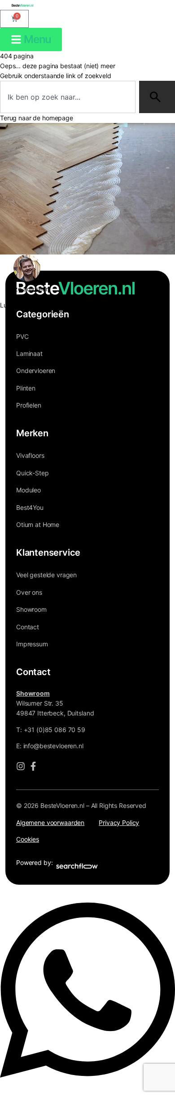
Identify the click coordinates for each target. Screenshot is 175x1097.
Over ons (29, 592)
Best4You (30, 507)
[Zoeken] (157, 97)
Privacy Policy (119, 822)
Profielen (28, 405)
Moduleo (28, 490)
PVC (22, 336)
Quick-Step (32, 473)
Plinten (25, 388)
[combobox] (68, 97)
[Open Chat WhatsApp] (87, 1088)
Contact (27, 627)
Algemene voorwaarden (50, 822)
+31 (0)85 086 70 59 (54, 729)
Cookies (27, 839)
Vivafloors (30, 455)
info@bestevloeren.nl (53, 746)
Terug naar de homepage (36, 118)
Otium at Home (37, 524)
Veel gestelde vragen (46, 575)
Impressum (32, 644)
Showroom (31, 609)
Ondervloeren (35, 370)
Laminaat (29, 353)
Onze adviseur (27, 289)
